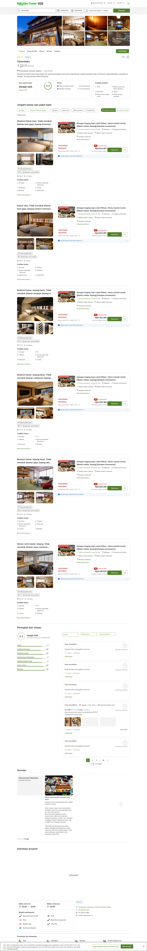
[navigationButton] (83, 760)
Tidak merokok (77, 110)
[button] (26, 3)
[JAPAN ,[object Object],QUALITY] (26, 66)
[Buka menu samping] (128, 3)
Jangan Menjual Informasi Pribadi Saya (105, 946)
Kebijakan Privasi (12, 949)
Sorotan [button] (49, 51)
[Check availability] (125, 150)
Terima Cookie (127, 946)
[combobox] (36, 11)
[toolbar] (70, 11)
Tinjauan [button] (22, 51)
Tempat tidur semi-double (95, 110)
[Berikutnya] (121, 804)
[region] (73, 946)
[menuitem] (98, 3)
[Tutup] (144, 946)
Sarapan (55, 110)
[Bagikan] (128, 57)
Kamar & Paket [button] (32, 51)
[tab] (108, 110)
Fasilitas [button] (57, 51)
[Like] (123, 57)
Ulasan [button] (42, 51)
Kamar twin (65, 110)
